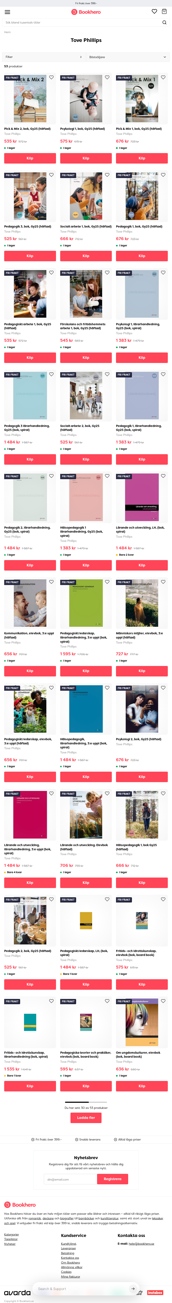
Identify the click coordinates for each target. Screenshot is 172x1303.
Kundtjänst (68, 1244)
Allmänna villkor (71, 1267)
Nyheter (10, 1244)
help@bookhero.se (141, 1244)
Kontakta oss (70, 1258)
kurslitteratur (109, 1218)
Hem (7, 32)
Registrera (112, 1179)
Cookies (66, 1272)
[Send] (133, 1289)
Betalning (67, 1253)
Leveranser (68, 1248)
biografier (67, 1218)
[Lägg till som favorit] (51, 77)
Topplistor (11, 1239)
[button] (164, 12)
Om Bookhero (70, 1262)
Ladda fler (86, 1118)
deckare (48, 1218)
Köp (30, 158)
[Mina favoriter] (154, 12)
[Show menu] (7, 12)
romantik (35, 1218)
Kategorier (11, 1234)
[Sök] (164, 22)
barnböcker (86, 1218)
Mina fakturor (70, 1276)
